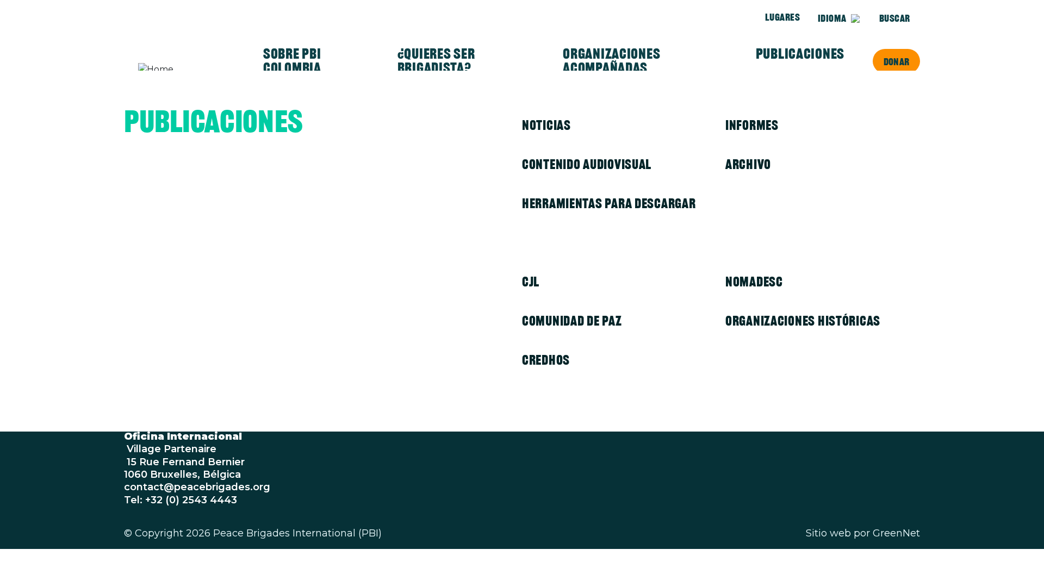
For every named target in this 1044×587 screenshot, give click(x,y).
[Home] (180, 69)
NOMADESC (754, 281)
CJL (530, 281)
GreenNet (896, 533)
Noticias (546, 125)
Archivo (748, 164)
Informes (752, 125)
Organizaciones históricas (802, 320)
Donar (896, 61)
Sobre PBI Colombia (292, 61)
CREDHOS (546, 360)
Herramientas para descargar (608, 203)
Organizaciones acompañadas (611, 61)
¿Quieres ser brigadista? (436, 61)
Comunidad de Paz (572, 320)
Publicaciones (800, 54)
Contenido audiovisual (586, 164)
